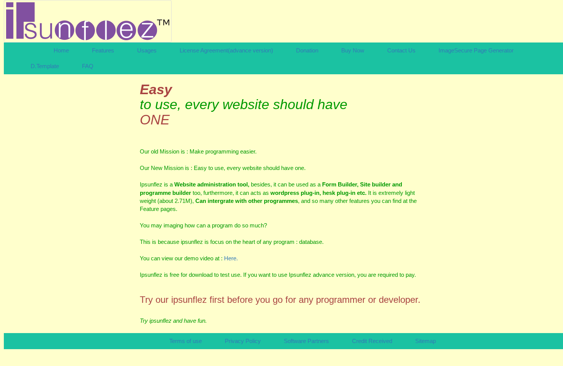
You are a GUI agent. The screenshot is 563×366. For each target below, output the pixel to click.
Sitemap (425, 341)
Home (61, 50)
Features (103, 50)
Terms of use (185, 341)
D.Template (45, 66)
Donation (307, 50)
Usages (147, 50)
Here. (231, 258)
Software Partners (306, 341)
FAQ (87, 66)
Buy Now (352, 50)
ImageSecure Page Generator (476, 50)
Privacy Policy (243, 341)
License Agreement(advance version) (226, 50)
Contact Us (401, 50)
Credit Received (372, 341)
